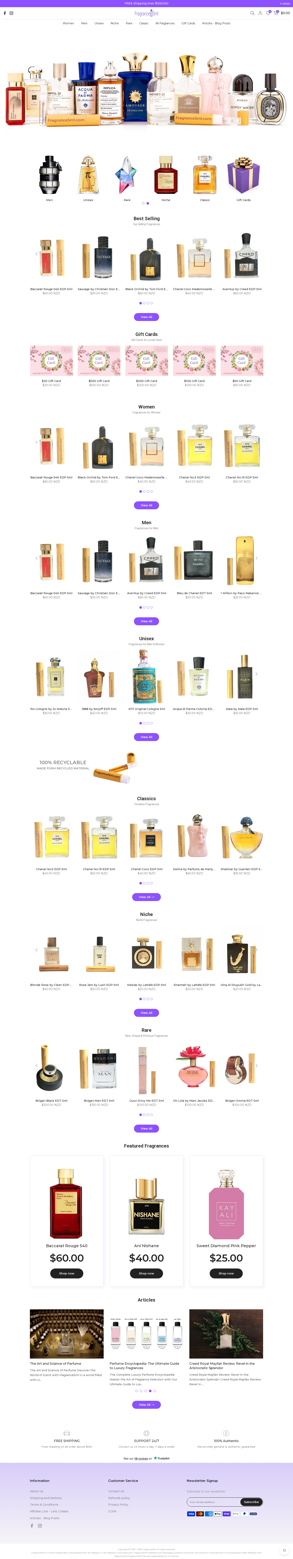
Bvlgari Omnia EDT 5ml (242, 1100)
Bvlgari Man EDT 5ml (99, 1100)
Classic (143, 23)
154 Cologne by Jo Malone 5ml (51, 709)
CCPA (112, 1511)
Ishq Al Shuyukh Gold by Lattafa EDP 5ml (250, 985)
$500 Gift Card (98, 381)
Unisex (99, 23)
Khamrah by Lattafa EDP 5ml (194, 985)
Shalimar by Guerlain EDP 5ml (242, 869)
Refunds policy (119, 1498)
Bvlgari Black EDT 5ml (51, 1100)
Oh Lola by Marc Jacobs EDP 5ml (196, 1100)
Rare (129, 23)
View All (146, 317)
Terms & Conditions (44, 1504)
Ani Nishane (146, 1245)
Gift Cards (188, 23)
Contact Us (116, 1491)
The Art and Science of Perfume (55, 1364)
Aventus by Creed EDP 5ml (241, 289)
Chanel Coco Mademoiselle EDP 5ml (199, 289)
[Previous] (37, 254)
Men (84, 23)
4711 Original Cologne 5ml (146, 709)
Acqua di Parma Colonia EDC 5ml (196, 709)
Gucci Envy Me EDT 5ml (146, 1100)
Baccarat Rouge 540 (67, 1245)
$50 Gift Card (241, 381)
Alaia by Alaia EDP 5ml (242, 709)
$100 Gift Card (194, 381)
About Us (36, 1491)
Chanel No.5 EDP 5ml (194, 477)
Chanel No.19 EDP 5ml (242, 477)
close (9, 3)
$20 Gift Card (51, 381)
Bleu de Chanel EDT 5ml (194, 593)
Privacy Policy (118, 1504)
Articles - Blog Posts (216, 23)
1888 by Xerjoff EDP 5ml (99, 709)
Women (68, 23)
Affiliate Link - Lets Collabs (49, 1511)
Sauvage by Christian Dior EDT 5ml (103, 289)
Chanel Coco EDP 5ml (146, 869)
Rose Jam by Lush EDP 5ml (99, 985)
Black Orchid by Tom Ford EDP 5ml (150, 289)
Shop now (66, 1273)
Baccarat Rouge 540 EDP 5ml (51, 289)
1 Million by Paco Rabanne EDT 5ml (246, 593)
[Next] (256, 254)
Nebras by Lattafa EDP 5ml (146, 985)
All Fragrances (165, 23)
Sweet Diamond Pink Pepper (226, 1245)
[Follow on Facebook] (5, 13)
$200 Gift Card (146, 381)
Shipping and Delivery (46, 1498)
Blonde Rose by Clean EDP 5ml (52, 985)
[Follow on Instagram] (11, 13)
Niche (115, 23)
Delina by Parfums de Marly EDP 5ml (199, 869)
